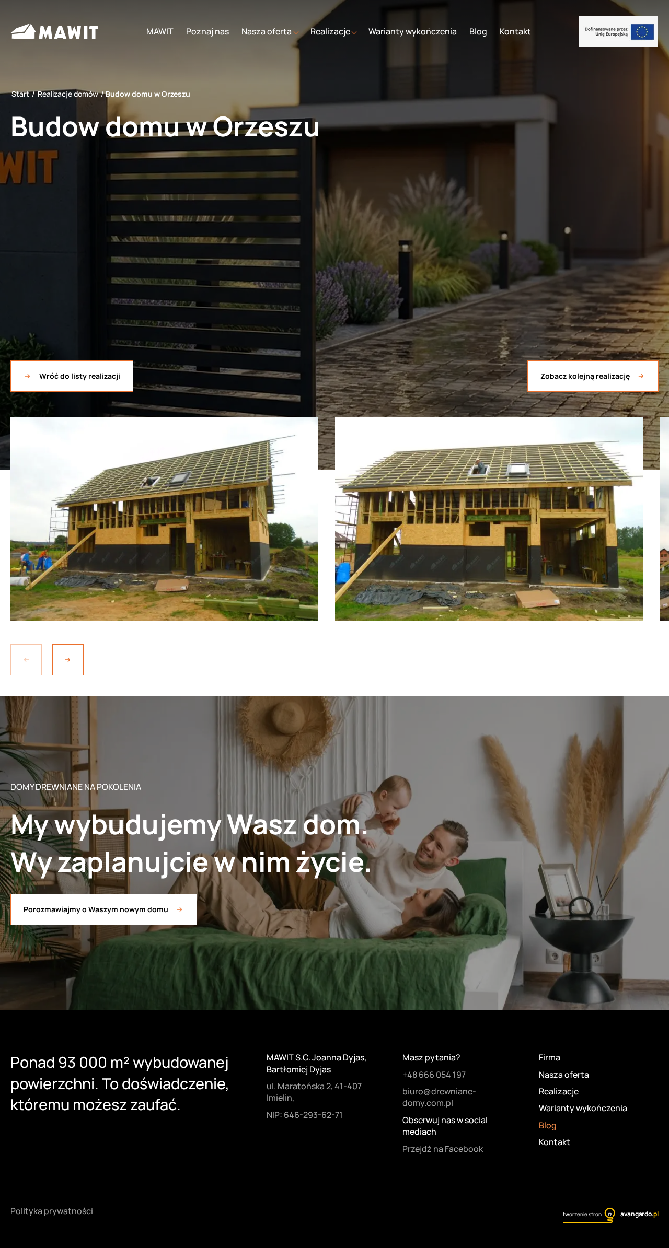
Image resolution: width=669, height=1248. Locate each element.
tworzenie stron (582, 1214)
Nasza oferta (564, 1074)
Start (20, 94)
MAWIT (160, 31)
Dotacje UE (618, 31)
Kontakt (515, 31)
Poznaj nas (207, 31)
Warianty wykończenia (412, 31)
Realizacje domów (68, 94)
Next (68, 659)
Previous (26, 659)
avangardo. (639, 1213)
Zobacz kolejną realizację (585, 376)
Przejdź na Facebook (442, 1148)
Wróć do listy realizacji (79, 376)
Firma (549, 1057)
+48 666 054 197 (434, 1074)
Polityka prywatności (51, 1211)
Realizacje (559, 1091)
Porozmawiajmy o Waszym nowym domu (96, 909)
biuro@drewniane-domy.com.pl (439, 1097)
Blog (478, 31)
